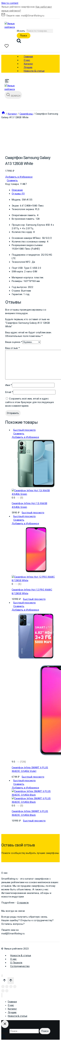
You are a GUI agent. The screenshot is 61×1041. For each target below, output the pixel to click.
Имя (8, 385)
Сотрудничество (20, 966)
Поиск (23, 35)
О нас (13, 959)
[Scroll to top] (4, 981)
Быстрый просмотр (24, 430)
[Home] (3, 113)
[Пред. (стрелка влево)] (3, 990)
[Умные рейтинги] (13, 27)
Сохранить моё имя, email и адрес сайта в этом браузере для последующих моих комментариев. (29, 402)
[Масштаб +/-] (14, 986)
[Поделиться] (6, 986)
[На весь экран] (11, 986)
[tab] (34, 190)
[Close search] (4, 1024)
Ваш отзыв (12, 348)
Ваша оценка (13, 342)
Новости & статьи (34, 70)
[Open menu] (7, 81)
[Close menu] (1, 995)
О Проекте (16, 962)
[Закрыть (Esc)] (3, 986)
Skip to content (9, 3)
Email (9, 392)
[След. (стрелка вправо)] (6, 990)
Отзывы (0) (18, 193)
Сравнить (12, 180)
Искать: (21, 30)
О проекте (23, 902)
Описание (17, 190)
